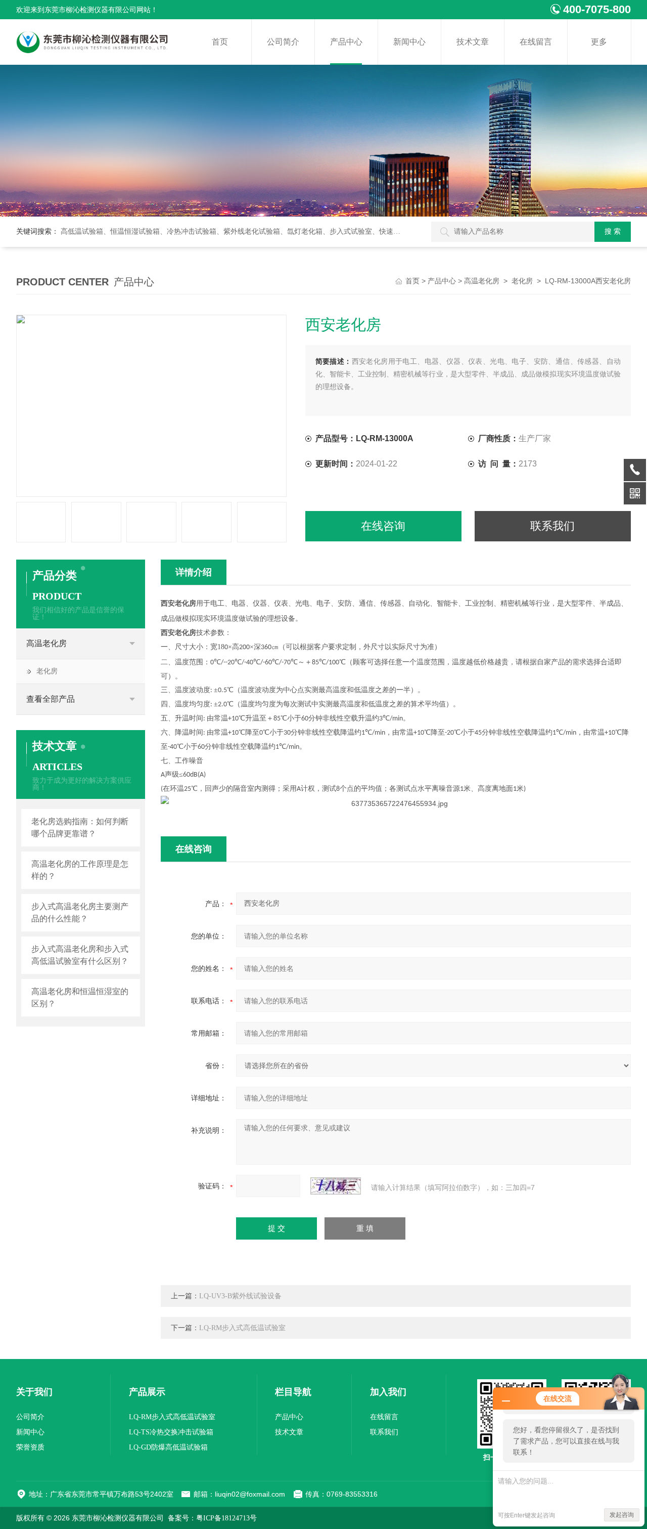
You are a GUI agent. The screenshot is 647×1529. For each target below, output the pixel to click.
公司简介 (283, 41)
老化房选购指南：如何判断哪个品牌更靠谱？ (79, 827)
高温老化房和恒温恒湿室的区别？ (79, 997)
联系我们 (552, 526)
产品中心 (346, 41)
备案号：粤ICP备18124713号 (212, 1518)
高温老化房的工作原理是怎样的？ (79, 870)
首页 (220, 41)
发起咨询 (622, 1514)
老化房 (522, 281)
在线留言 (536, 41)
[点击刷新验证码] (335, 1186)
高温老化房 (481, 281)
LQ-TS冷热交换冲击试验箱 (171, 1432)
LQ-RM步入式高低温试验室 (242, 1328)
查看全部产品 (50, 699)
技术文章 (472, 41)
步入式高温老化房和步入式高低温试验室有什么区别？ (79, 955)
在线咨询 (383, 526)
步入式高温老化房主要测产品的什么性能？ (79, 912)
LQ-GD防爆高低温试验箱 (168, 1447)
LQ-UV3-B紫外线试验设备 (240, 1296)
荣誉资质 (30, 1447)
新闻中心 (409, 41)
